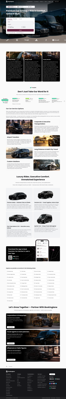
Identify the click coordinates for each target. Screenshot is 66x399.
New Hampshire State (12, 283)
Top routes (40, 374)
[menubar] (30, 1)
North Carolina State (25, 289)
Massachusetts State (52, 294)
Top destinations (30, 374)
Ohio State (23, 271)
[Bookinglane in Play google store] (57, 379)
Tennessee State (25, 294)
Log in (14, 32)
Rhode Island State (38, 289)
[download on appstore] (16, 256)
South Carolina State (25, 280)
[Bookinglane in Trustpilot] (52, 388)
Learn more (11, 343)
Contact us (52, 374)
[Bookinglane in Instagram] (52, 383)
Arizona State (51, 297)
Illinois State (10, 294)
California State (51, 280)
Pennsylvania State (38, 292)
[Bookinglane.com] (33, 87)
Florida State (24, 274)
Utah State (10, 280)
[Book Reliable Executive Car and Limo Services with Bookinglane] (10, 1)
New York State (38, 271)
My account (57, 1)
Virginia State (37, 297)
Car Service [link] (10, 366)
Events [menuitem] (46, 1)
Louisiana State (10, 277)
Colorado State (24, 297)
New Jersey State (52, 277)
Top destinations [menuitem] (29, 1)
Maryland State (51, 292)
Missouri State (51, 286)
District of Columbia (38, 286)
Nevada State (10, 271)
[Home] (6, 366)
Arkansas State (38, 274)
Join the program (11, 359)
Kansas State (10, 300)
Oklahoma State (52, 289)
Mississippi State (24, 286)
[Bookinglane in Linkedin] (56, 383)
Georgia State (10, 292)
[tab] (11, 7)
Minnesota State (24, 292)
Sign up (22, 32)
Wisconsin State (11, 289)
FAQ (52, 1)
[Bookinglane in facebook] (50, 383)
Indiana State (51, 271)
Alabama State (10, 297)
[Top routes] (42, 374)
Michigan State (37, 277)
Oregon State (24, 283)
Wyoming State (24, 277)
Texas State (37, 283)
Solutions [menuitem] (41, 1)
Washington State (38, 294)
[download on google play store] (16, 259)
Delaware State (38, 280)
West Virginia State (11, 274)
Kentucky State (51, 283)
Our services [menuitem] (36, 1)
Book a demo (10, 327)
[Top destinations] (34, 374)
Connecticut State (52, 274)
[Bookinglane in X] (54, 383)
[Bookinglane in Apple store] (51, 379)
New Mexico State (11, 286)
